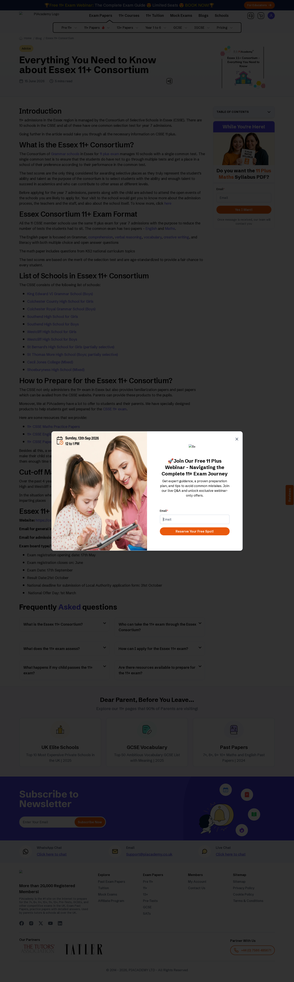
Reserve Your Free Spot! (195, 531)
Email (164, 511)
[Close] (236, 437)
